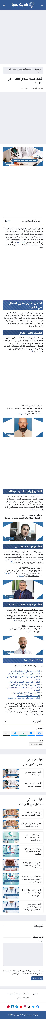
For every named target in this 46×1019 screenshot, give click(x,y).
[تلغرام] (17, 1007)
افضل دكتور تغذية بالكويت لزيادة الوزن (24, 682)
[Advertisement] (23, 35)
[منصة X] (29, 1007)
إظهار (8, 221)
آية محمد (34, 88)
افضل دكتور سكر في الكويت (28, 695)
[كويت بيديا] (23, 5)
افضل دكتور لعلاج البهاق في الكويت (25, 671)
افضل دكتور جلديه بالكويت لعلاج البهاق (24, 674)
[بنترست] (8, 1007)
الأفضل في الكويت (32, 804)
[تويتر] (15, 733)
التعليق (40, 941)
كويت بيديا (21, 242)
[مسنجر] (31, 733)
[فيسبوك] (39, 733)
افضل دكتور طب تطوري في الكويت (25, 692)
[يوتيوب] (21, 1007)
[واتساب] (23, 733)
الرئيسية (38, 69)
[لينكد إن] (12, 1007)
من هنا (21, 414)
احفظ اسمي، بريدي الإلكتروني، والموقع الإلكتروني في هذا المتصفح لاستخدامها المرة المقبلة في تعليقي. (23, 972)
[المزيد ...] (6, 733)
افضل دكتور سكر (36, 744)
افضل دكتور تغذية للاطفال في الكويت (25, 684)
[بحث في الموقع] (4, 5)
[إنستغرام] (25, 1007)
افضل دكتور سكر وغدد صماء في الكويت (24, 698)
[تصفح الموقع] (42, 5)
